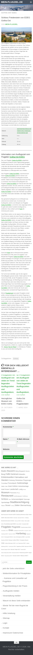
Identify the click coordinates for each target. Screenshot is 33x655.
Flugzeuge (27, 480)
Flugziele (16, 527)
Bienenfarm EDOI (9, 517)
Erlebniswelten (7, 477)
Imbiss (15, 486)
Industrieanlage (23, 486)
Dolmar (22, 520)
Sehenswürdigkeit (17, 499)
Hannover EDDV (11, 533)
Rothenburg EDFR (23, 552)
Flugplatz (6, 526)
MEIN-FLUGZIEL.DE (12, 2)
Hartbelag (21, 533)
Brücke (28, 471)
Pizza (18, 492)
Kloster (7, 489)
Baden (4, 471)
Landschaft (14, 489)
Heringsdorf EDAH (8, 537)
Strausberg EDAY (8, 555)
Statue (3, 505)
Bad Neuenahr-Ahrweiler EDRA (8, 514)
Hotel (10, 486)
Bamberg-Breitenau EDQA (22, 514)
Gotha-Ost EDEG (9, 13)
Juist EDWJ (27, 537)
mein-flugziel (11, 24)
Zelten (17, 505)
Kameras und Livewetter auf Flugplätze (15, 579)
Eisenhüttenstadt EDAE (10, 524)
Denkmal (14, 474)
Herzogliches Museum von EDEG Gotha (6, 401)
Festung (12, 480)
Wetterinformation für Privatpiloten (17, 573)
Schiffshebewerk (18, 496)
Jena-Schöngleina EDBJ (19, 537)
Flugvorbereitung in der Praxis (15, 586)
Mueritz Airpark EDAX (5, 549)
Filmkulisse (19, 480)
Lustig (21, 489)
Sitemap (6, 618)
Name (6, 439)
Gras (11, 530)
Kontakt (6, 628)
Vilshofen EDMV (16, 555)
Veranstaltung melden (12, 596)
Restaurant (7, 495)
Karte (20, 209)
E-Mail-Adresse (23, 440)
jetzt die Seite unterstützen (13, 568)
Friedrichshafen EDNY (26, 527)
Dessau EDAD (18, 520)
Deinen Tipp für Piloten (10, 347)
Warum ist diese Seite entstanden (16, 601)
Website (6, 449)
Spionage (27, 499)
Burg (3, 474)
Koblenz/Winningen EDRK (10, 543)
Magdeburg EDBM (20, 546)
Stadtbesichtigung (19, 502)
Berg (17, 471)
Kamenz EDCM (4, 540)
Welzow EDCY (24, 555)
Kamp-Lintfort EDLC (14, 540)
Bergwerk (22, 471)
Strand (7, 505)
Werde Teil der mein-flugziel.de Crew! (14, 607)
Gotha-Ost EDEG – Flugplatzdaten (22, 401)
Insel (2, 489)
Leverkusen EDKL (12, 546)
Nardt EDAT (23, 549)
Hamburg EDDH (4, 533)
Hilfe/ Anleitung (9, 613)
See (10, 499)
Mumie (24, 489)
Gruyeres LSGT (27, 530)
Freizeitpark (12, 483)
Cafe (8, 474)
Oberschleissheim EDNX (6, 552)
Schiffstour (25, 496)
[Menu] (31, 2)
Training (12, 505)
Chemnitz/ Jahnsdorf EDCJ (18, 517)
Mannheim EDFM (28, 546)
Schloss (15, 358)
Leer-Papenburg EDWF (21, 543)
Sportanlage (5, 502)
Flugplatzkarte (9, 293)
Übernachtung (25, 505)
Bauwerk (11, 471)
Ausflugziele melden (11, 591)
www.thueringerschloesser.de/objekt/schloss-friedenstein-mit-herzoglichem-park (24, 130)
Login (5, 623)
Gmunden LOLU (4, 530)
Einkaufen (21, 474)
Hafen (3, 486)
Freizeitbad (4, 483)
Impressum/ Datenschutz (13, 633)
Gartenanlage (22, 483)
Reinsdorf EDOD (15, 552)
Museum (5, 492)
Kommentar (8, 427)
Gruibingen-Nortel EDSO (19, 530)
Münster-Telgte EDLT (15, 549)
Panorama (13, 492)
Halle (6, 486)
